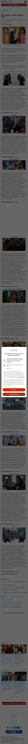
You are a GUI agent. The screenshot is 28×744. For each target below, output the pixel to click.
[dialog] (14, 372)
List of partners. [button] (21, 377)
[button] (14, 369)
